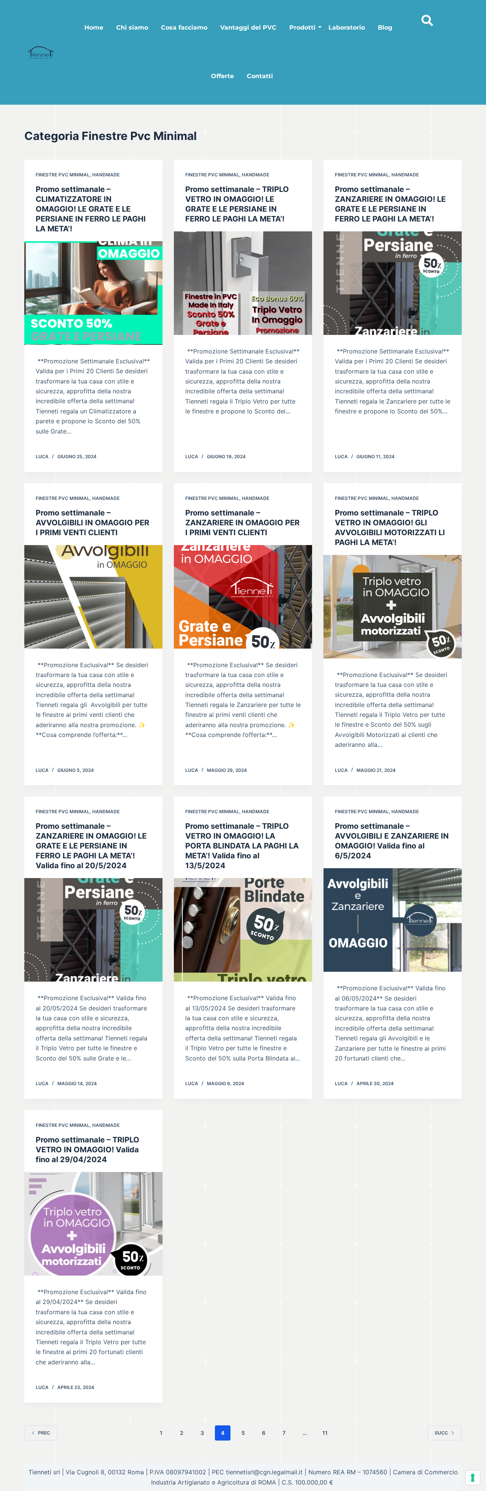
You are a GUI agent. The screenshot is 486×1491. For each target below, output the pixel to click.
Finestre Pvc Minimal (63, 175)
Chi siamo (132, 27)
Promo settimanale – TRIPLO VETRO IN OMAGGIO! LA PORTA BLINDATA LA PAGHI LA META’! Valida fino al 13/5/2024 (242, 846)
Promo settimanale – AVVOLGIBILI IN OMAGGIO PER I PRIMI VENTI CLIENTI (92, 522)
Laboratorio (346, 27)
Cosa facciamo (184, 27)
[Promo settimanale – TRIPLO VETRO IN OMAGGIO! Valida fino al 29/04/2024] (93, 1224)
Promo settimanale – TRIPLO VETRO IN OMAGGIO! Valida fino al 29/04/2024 (87, 1149)
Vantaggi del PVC (248, 27)
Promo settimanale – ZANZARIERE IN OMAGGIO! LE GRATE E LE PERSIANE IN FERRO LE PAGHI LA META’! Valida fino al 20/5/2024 (91, 846)
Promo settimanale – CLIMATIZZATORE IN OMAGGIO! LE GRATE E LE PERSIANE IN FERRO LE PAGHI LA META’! (91, 209)
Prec (44, 1433)
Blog (385, 27)
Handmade (106, 175)
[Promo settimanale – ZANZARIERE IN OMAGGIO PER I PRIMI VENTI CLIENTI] (243, 597)
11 (325, 1433)
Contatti (260, 76)
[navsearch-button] (425, 13)
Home (93, 27)
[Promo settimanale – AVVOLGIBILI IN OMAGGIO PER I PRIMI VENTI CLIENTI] (93, 597)
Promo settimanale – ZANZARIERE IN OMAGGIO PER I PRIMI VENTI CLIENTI (242, 522)
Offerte (222, 76)
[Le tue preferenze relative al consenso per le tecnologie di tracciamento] (472, 1478)
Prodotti (302, 27)
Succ (441, 1433)
